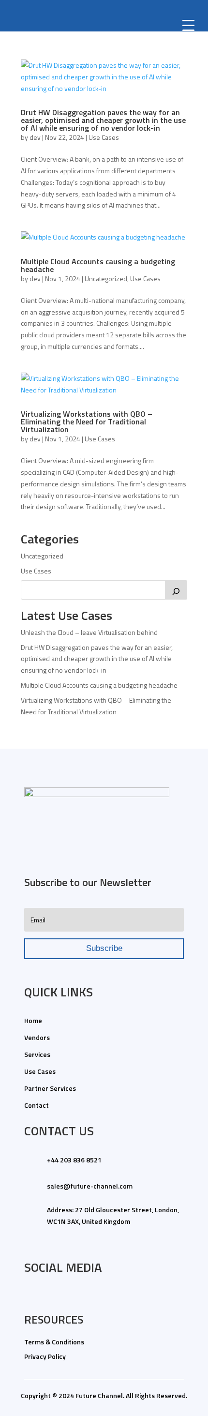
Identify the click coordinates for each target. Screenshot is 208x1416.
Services (37, 1054)
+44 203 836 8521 (74, 1160)
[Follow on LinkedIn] (28, 1295)
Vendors (37, 1037)
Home (33, 1020)
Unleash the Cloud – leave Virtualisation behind (89, 632)
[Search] (176, 590)
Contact (36, 1105)
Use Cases (104, 137)
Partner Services (50, 1088)
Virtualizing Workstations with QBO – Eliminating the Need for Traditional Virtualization (86, 421)
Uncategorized (106, 278)
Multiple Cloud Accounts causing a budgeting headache (98, 265)
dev (35, 137)
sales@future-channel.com (90, 1186)
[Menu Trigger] (188, 25)
